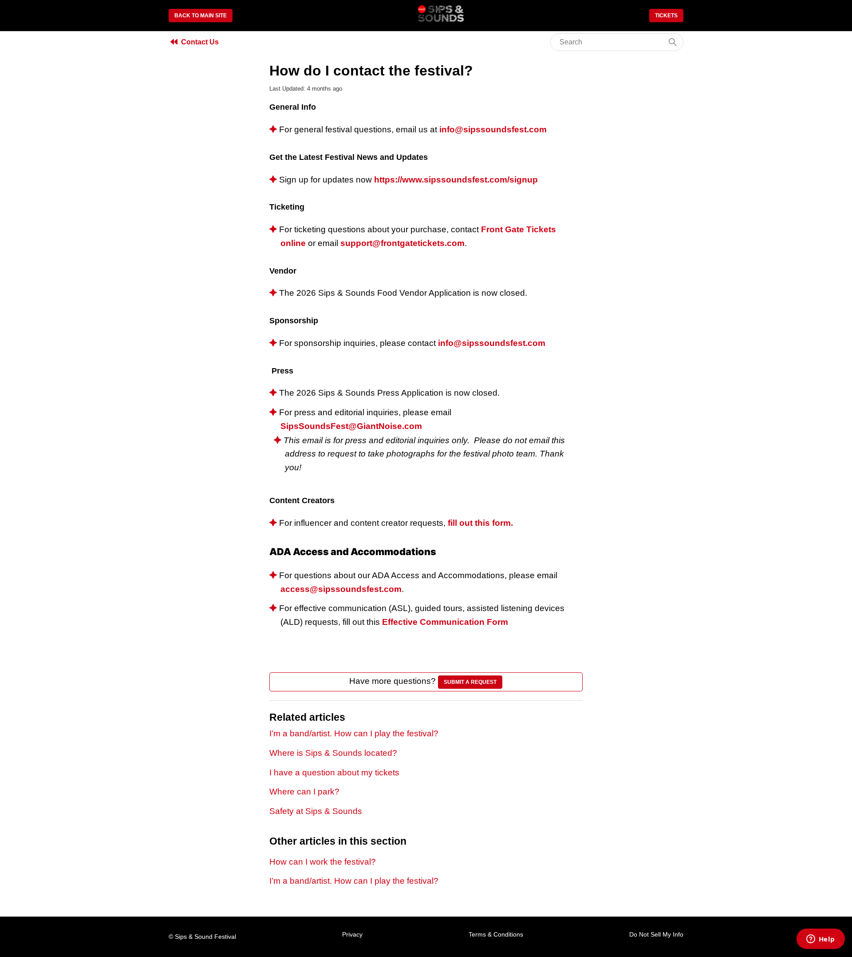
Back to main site (200, 15)
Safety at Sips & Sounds (315, 811)
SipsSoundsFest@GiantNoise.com (351, 426)
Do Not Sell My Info (656, 934)
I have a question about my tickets (334, 772)
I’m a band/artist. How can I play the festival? (353, 733)
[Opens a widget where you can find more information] (820, 940)
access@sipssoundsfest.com (341, 589)
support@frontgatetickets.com (402, 243)
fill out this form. (480, 523)
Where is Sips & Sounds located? (333, 753)
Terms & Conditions (496, 934)
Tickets (666, 15)
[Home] (441, 19)
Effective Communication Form (446, 622)
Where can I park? (304, 791)
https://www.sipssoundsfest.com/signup (456, 179)
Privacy (352, 934)
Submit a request (470, 682)
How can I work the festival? (322, 861)
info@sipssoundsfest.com (493, 129)
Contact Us (200, 42)
